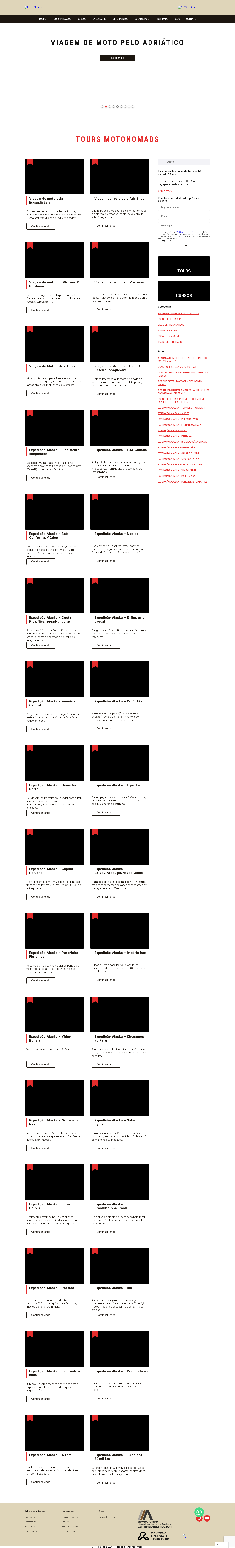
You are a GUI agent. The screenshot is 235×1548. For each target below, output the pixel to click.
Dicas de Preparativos (171, 325)
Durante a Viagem (168, 336)
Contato (191, 18)
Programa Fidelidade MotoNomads (178, 313)
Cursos (82, 18)
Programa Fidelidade (70, 1517)
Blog (177, 18)
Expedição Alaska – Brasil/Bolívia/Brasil (182, 442)
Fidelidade (161, 18)
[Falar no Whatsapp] (199, 1512)
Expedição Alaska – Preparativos (178, 419)
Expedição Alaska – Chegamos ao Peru (180, 464)
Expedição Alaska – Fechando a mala (180, 425)
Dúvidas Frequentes (107, 1517)
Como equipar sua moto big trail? (178, 367)
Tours (42, 18)
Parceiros (65, 1522)
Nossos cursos (31, 1526)
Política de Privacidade (187, 232)
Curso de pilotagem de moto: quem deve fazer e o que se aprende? (181, 401)
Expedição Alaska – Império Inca (177, 476)
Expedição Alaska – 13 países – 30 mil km (181, 408)
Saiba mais (117, 57)
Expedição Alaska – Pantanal (175, 436)
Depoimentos (120, 18)
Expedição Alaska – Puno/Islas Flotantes (182, 481)
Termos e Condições (70, 1526)
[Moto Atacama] (44, 7)
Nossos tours (30, 1522)
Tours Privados (61, 18)
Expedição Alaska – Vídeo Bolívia (177, 470)
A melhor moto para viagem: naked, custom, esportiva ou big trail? (183, 392)
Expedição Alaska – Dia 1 (172, 430)
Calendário (99, 18)
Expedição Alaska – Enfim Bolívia (177, 447)
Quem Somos (142, 18)
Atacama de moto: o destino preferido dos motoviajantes (183, 359)
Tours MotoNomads (170, 342)
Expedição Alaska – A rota (173, 413)
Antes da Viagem (167, 330)
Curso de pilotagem (169, 319)
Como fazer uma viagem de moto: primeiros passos (183, 374)
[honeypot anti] (166, 240)
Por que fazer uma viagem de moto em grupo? (180, 383)
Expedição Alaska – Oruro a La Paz (178, 459)
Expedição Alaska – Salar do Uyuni (178, 453)
